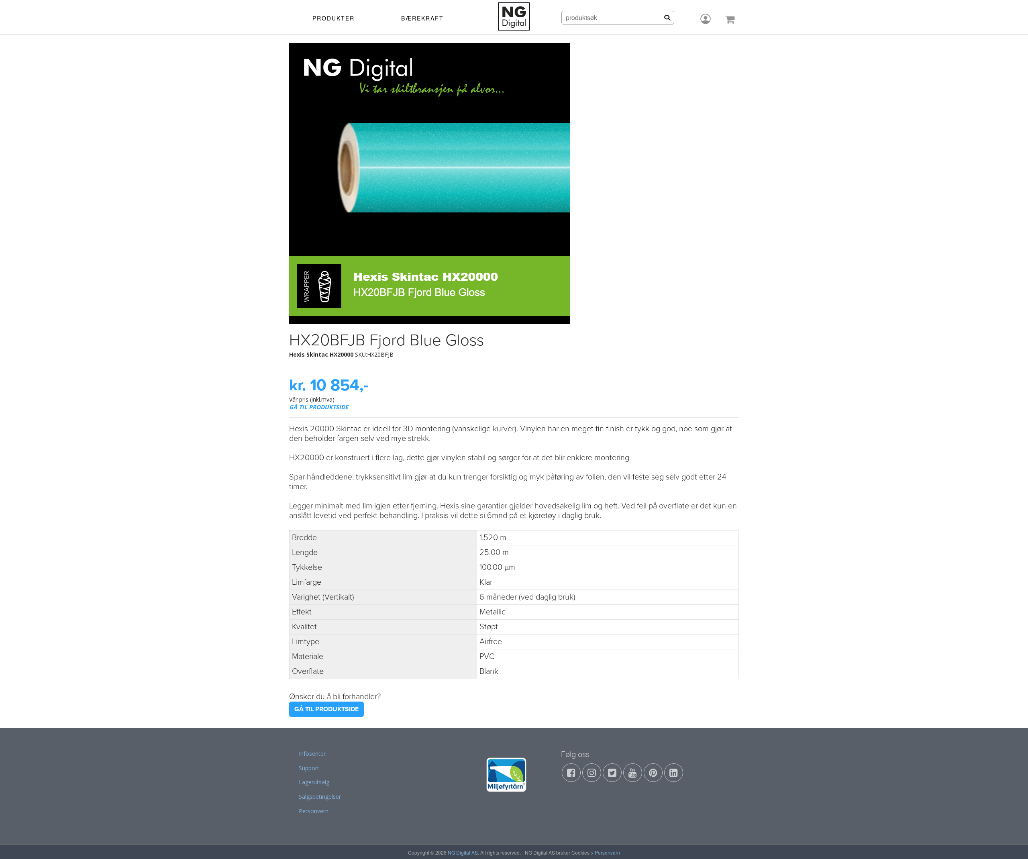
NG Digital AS (463, 852)
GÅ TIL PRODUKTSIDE (318, 407)
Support (309, 768)
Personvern (313, 811)
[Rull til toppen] (1011, 842)
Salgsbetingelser (320, 796)
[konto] (705, 19)
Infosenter (312, 753)
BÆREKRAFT (422, 18)
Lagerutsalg (314, 782)
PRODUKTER (333, 18)
